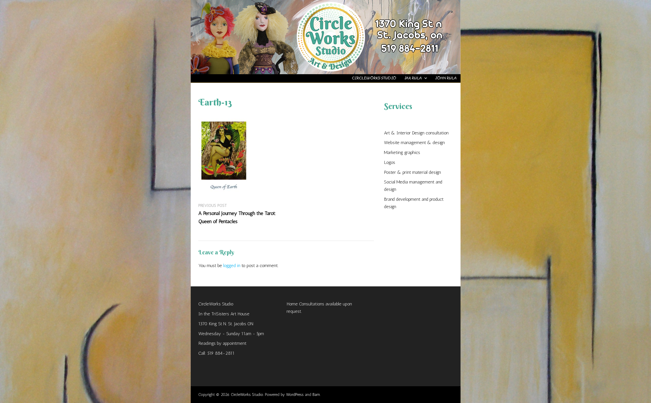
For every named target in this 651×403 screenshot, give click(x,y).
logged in (231, 265)
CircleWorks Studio (374, 78)
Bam (316, 394)
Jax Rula (413, 78)
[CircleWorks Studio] (326, 36)
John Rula (445, 78)
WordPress (295, 394)
